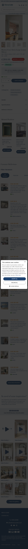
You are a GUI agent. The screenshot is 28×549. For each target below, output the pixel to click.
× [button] (24, 261)
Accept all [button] (14, 278)
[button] (14, 286)
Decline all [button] (14, 282)
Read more (18, 275)
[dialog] (14, 274)
